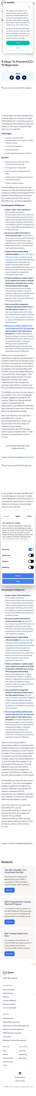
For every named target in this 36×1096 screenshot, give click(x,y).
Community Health (10, 1008)
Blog (4, 1051)
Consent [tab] (6, 516)
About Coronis (23, 1047)
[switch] (31, 555)
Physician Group (9, 990)
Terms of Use (20, 1081)
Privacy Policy (20, 1077)
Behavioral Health (9, 1004)
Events (5, 1054)
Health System (8, 993)
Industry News (8, 1058)
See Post (9, 890)
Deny (18, 581)
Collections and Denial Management (16, 1026)
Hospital (6, 997)
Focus (5, 1065)
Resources (6, 1047)
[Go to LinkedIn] (20, 1074)
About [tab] (29, 516)
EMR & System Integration (12, 1033)
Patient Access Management (13, 1029)
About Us (22, 1051)
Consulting (7, 1037)
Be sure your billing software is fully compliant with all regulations (19, 257)
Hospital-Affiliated (9, 1001)
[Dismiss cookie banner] (29, 7)
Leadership (23, 1054)
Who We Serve (7, 985)
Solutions (6, 1014)
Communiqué (8, 1062)
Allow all (18, 576)
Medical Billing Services (11, 1022)
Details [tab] (18, 516)
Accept (18, 43)
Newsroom (23, 1058)
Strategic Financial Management (14, 1040)
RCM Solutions (8, 1018)
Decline (18, 48)
